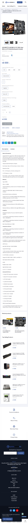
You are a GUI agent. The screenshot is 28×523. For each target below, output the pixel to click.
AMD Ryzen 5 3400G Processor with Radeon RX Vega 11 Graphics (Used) (19, 385)
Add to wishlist (5, 127)
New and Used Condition (14, 487)
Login (14, 495)
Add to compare (16, 127)
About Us (14, 478)
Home (3, 6)
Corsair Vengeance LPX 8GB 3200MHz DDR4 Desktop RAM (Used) (18, 343)
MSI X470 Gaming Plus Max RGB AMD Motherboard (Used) (19, 331)
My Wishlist (14, 498)
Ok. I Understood (7, 519)
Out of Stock (7, 123)
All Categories (8, 9)
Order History (14, 496)
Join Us (14, 480)
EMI (14, 485)
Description (5, 149)
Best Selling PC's (11, 6)
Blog (14, 483)
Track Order (14, 500)
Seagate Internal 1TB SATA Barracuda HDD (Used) (18, 395)
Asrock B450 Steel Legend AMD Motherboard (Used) (7, 331)
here (10, 515)
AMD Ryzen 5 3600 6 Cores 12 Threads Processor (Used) (19, 364)
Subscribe (21, 453)
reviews (12, 149)
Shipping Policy (14, 482)
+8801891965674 (10, 132)
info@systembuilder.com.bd (12, 133)
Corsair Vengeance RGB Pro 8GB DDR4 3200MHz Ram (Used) (19, 375)
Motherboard (14, 9)
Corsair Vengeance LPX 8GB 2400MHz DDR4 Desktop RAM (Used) (18, 354)
